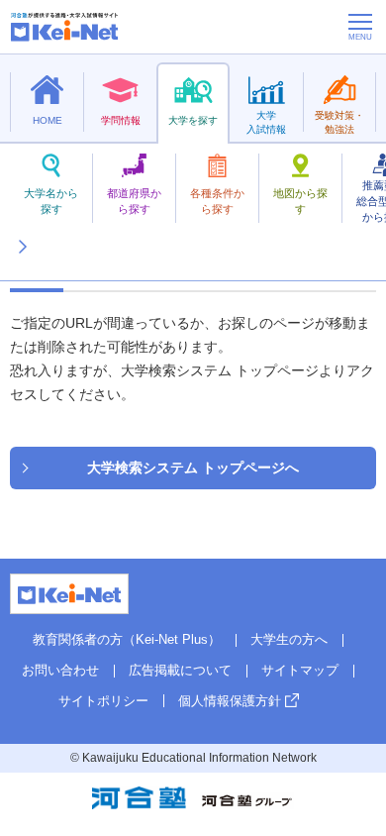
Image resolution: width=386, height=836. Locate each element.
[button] (22, 223)
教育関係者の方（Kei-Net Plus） (127, 639)
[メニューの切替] (360, 27)
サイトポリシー (103, 700)
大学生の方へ (289, 639)
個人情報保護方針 (229, 700)
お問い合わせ (60, 670)
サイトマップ (299, 670)
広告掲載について (180, 670)
